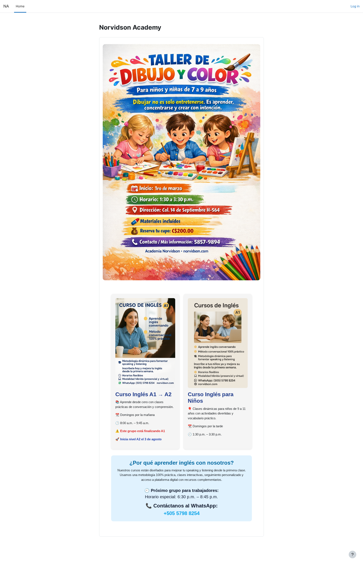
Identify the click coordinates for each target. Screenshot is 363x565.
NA (6, 6)
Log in (355, 6)
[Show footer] (352, 554)
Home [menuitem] (20, 6)
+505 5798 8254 (182, 513)
